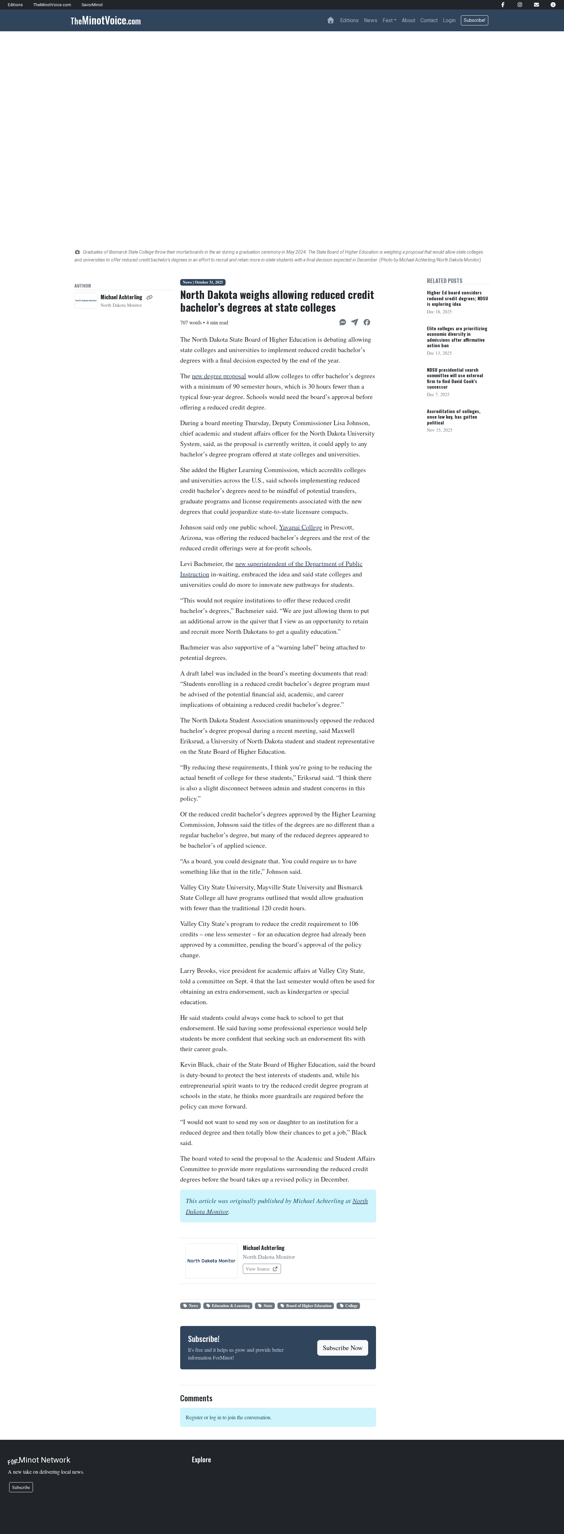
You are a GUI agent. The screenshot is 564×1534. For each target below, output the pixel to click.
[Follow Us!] (500, 4)
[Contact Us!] (533, 4)
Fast (388, 20)
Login (449, 20)
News (370, 20)
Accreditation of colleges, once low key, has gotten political (453, 417)
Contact (429, 20)
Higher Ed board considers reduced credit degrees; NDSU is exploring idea (457, 298)
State (268, 1305)
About (408, 20)
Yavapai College (300, 527)
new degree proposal (219, 375)
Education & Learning (231, 1305)
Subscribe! (474, 20)
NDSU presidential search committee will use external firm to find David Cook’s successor (455, 378)
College (351, 1305)
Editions (349, 20)
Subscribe (21, 1487)
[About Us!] (550, 4)
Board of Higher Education (309, 1305)
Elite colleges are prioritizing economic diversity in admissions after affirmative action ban (457, 337)
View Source (258, 1269)
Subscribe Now (343, 1347)
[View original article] (149, 297)
